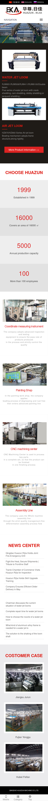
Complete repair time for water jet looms (24, 611)
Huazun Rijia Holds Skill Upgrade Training (22, 579)
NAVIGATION (10, 19)
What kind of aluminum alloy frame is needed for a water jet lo (23, 626)
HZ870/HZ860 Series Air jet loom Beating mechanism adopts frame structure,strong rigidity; (18, 135)
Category (18, 799)
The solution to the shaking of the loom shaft (24, 635)
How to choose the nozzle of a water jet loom (24, 618)
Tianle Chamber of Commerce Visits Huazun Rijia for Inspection (23, 571)
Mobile (6, 799)
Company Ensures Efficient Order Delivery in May (21, 588)
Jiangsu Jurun (23, 697)
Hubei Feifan (23, 777)
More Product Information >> (24, 149)
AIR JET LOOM (12, 126)
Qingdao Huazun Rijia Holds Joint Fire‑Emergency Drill (22, 554)
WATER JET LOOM (15, 77)
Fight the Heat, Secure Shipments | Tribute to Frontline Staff (22, 563)
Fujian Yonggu (23, 737)
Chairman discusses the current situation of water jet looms (21, 604)
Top (30, 799)
